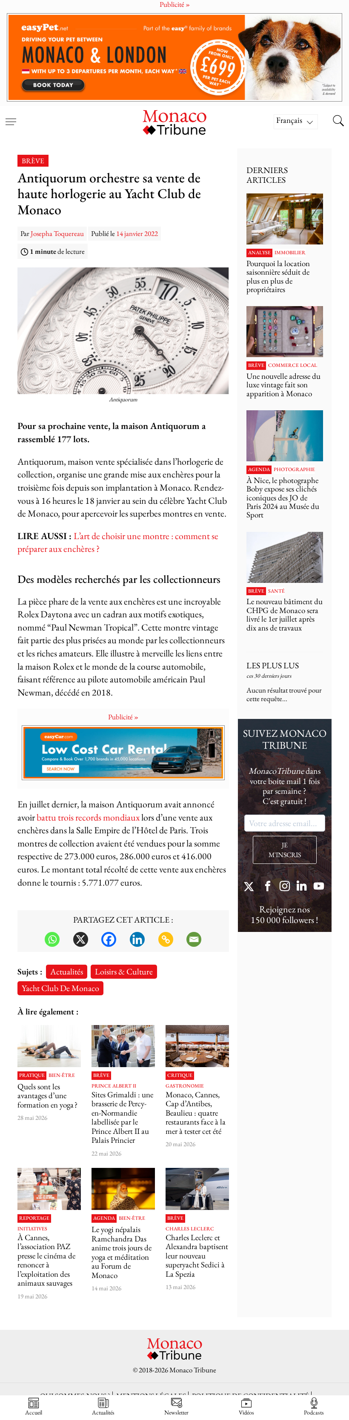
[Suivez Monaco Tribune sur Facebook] (267, 887)
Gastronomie (185, 1086)
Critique (179, 1076)
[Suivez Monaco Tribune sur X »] (250, 887)
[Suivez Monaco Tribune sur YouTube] (319, 887)
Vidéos (246, 1412)
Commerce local (292, 366)
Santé (276, 591)
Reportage (34, 1218)
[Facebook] (108, 939)
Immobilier (290, 253)
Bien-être (62, 1076)
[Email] (193, 939)
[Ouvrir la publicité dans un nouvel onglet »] (174, 57)
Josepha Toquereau (57, 233)
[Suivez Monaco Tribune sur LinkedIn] (302, 887)
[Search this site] (338, 121)
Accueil (33, 1412)
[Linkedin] (137, 939)
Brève (33, 160)
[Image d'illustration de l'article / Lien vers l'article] (49, 1046)
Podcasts (314, 1412)
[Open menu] (10, 116)
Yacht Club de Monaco (60, 988)
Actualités (66, 971)
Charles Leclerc (190, 1229)
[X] (80, 939)
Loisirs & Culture (124, 971)
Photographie (294, 470)
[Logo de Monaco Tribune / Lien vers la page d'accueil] (174, 121)
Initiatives (32, 1229)
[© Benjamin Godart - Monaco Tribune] (284, 557)
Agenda (104, 1218)
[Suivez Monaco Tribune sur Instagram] (284, 887)
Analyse (259, 253)
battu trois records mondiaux (88, 817)
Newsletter (176, 1412)
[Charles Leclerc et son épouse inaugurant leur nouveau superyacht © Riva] (197, 1189)
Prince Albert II (114, 1086)
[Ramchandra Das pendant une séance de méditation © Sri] (123, 1189)
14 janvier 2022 (137, 233)
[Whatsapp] (52, 939)
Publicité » (123, 716)
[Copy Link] (165, 939)
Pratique (32, 1076)
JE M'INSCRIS (285, 850)
